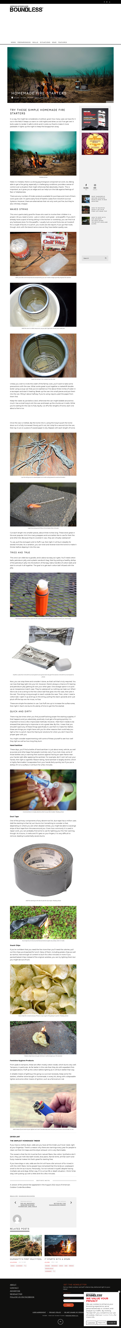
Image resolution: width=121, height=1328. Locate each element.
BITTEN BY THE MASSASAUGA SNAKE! (57, 1204)
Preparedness (24, 42)
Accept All (112, 1323)
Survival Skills (44, 97)
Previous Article (26, 1201)
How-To (37, 97)
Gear (54, 42)
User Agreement (39, 1312)
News (13, 42)
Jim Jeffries (13, 1262)
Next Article (61, 1201)
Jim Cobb (16, 97)
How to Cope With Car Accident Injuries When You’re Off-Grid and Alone (100, 220)
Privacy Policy (55, 1312)
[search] (105, 258)
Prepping (71, 1265)
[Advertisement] (60, 26)
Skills (35, 42)
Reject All (101, 1323)
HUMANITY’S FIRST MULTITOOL (26, 1259)
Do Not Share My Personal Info (77, 1312)
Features (62, 42)
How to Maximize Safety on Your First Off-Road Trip (99, 209)
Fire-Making (30, 97)
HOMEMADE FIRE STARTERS (27, 1196)
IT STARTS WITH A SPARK (57, 1259)
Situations (45, 42)
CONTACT (14, 1288)
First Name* (67, 1293)
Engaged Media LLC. (72, 1315)
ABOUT (13, 1285)
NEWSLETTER (16, 1294)
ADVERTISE (15, 1291)
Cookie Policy (108, 1315)
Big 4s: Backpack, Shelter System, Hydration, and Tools (27, 1205)
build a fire (14, 1196)
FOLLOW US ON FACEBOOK (22, 1297)
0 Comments (19, 1265)
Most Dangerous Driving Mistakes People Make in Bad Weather (99, 199)
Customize (91, 1323)
